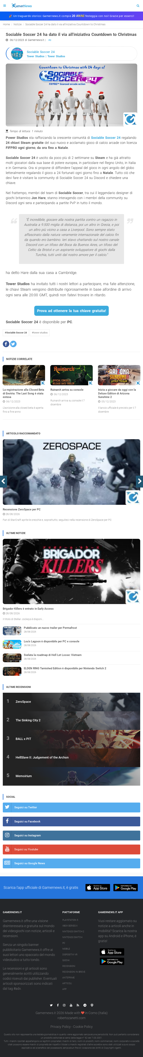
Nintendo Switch (72, 937)
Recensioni (68, 966)
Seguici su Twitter (25, 807)
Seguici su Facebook (27, 821)
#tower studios (40, 332)
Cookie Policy (83, 1027)
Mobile (66, 949)
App (64, 989)
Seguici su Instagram (27, 835)
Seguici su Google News (29, 863)
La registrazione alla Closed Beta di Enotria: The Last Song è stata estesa (23, 393)
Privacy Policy (60, 1027)
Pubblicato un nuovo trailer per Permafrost (50, 628)
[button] (6, 344)
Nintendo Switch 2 (73, 931)
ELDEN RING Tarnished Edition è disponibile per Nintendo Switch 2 (65, 668)
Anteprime (68, 977)
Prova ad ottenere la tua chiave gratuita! (71, 311)
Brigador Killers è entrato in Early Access (28, 608)
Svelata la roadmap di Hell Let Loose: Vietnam (53, 655)
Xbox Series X (69, 925)
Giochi (65, 960)
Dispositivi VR (69, 954)
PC (50, 40)
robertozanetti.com (71, 1018)
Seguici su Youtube (26, 849)
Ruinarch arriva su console (66, 389)
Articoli (67, 983)
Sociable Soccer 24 (105, 138)
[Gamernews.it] (21, 6)
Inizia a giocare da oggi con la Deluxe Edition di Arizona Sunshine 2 (117, 393)
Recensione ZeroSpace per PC (22, 509)
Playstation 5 (70, 920)
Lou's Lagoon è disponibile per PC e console (51, 641)
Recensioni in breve (73, 972)
